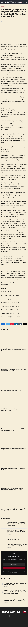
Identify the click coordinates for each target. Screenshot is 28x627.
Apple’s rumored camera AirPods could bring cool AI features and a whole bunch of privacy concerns (16, 524)
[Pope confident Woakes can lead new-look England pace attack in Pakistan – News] (14, 479)
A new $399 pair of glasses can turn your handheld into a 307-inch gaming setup (15, 599)
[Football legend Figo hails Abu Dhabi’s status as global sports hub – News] (14, 360)
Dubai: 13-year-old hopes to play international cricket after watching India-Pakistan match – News (13, 349)
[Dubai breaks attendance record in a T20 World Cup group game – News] (14, 420)
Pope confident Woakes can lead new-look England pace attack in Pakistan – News (12, 489)
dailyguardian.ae (5, 18)
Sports (2, 6)
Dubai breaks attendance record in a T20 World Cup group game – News (13, 429)
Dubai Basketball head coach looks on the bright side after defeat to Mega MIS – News (14, 389)
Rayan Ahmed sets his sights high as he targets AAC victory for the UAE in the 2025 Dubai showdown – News (13, 509)
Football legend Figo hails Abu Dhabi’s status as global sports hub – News (13, 370)
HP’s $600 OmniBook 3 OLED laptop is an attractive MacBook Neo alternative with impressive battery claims (15, 592)
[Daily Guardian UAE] (13, 2)
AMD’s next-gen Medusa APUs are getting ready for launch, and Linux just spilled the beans (16, 532)
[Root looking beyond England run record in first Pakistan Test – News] (14, 440)
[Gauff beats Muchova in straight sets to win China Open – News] (14, 400)
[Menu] (2, 2)
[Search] (24, 2)
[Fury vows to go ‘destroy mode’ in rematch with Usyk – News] (14, 459)
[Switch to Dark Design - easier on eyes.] (26, 2)
